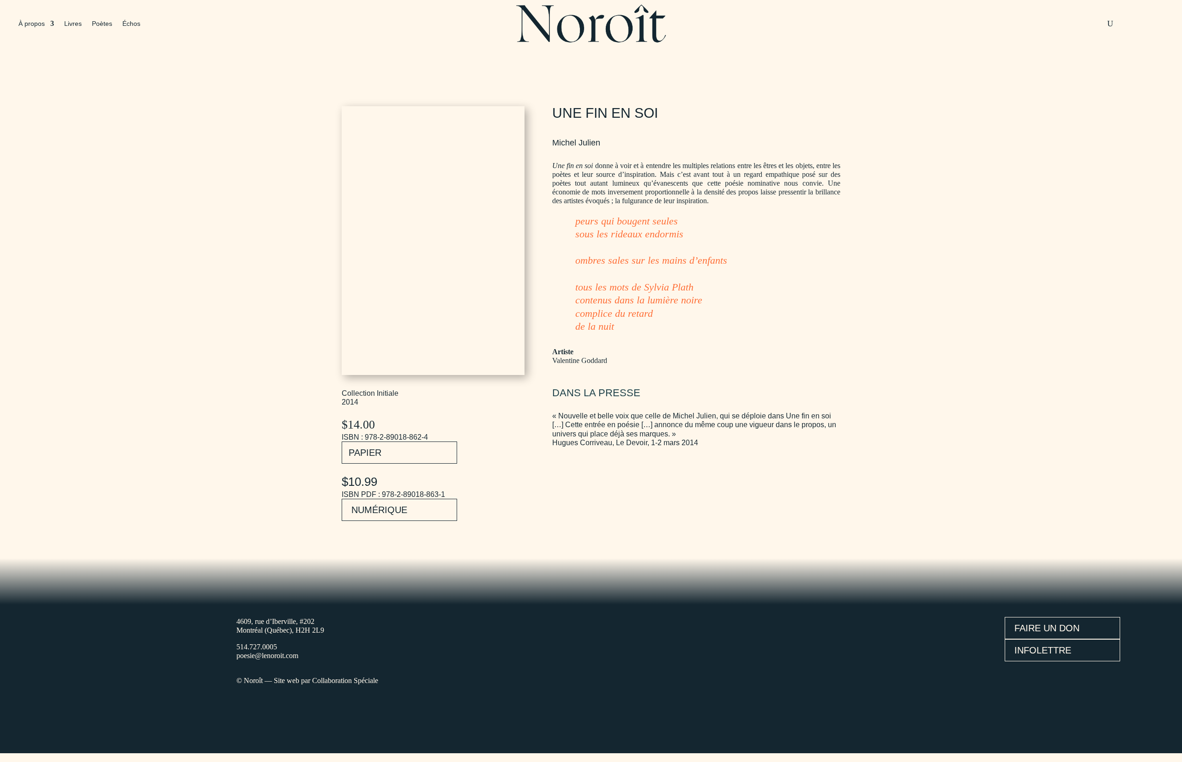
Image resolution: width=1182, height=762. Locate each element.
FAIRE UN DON (1046, 628)
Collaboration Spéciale (345, 680)
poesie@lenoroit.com (267, 655)
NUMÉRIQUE (379, 510)
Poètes (102, 23)
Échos (131, 23)
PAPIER (365, 453)
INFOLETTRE (1042, 650)
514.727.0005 (256, 647)
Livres (73, 23)
